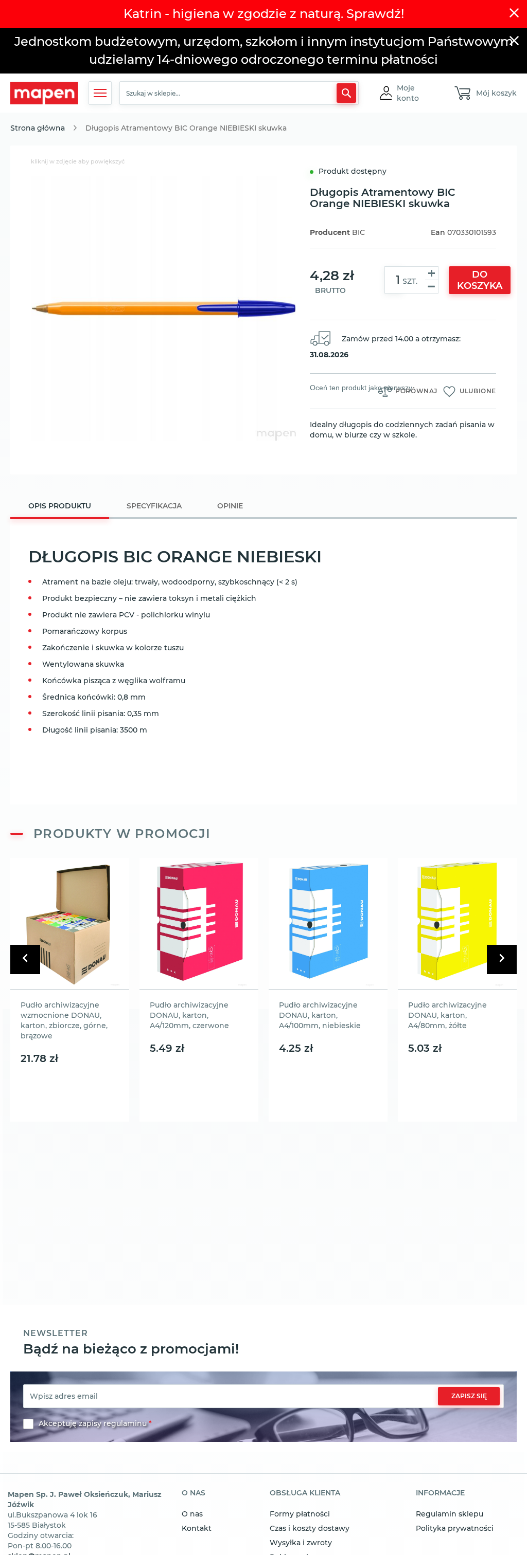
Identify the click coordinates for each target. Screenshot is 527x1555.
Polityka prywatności (455, 1528)
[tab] (59, 507)
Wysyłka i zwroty (301, 1542)
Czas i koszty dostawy (309, 1528)
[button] (416, 93)
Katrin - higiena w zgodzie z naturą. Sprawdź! (264, 13)
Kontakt (197, 1528)
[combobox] (238, 93)
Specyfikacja (154, 505)
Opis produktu (59, 505)
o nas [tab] (193, 1493)
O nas (192, 1514)
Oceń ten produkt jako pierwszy (361, 387)
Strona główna (37, 128)
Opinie (230, 505)
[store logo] (44, 93)
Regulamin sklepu (449, 1514)
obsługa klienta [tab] (305, 1493)
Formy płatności (300, 1514)
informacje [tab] (440, 1493)
